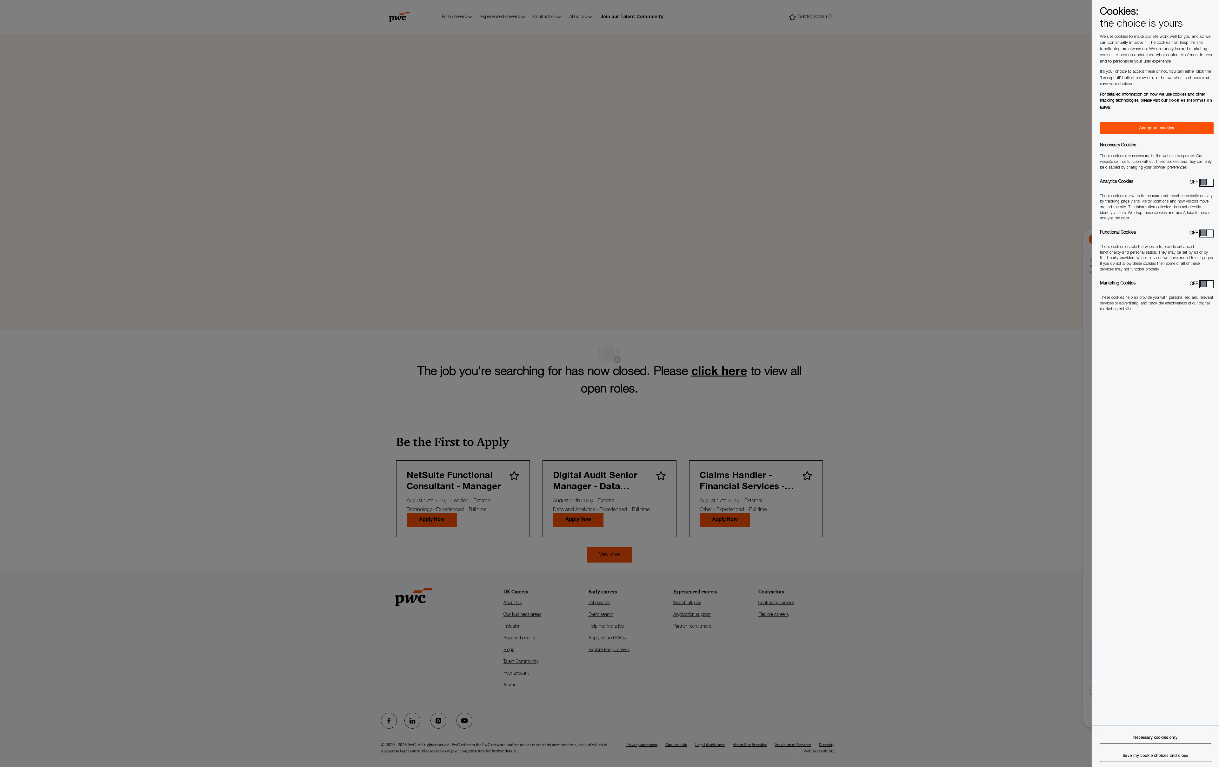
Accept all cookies (1156, 128)
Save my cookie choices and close (1155, 756)
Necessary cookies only (1155, 738)
